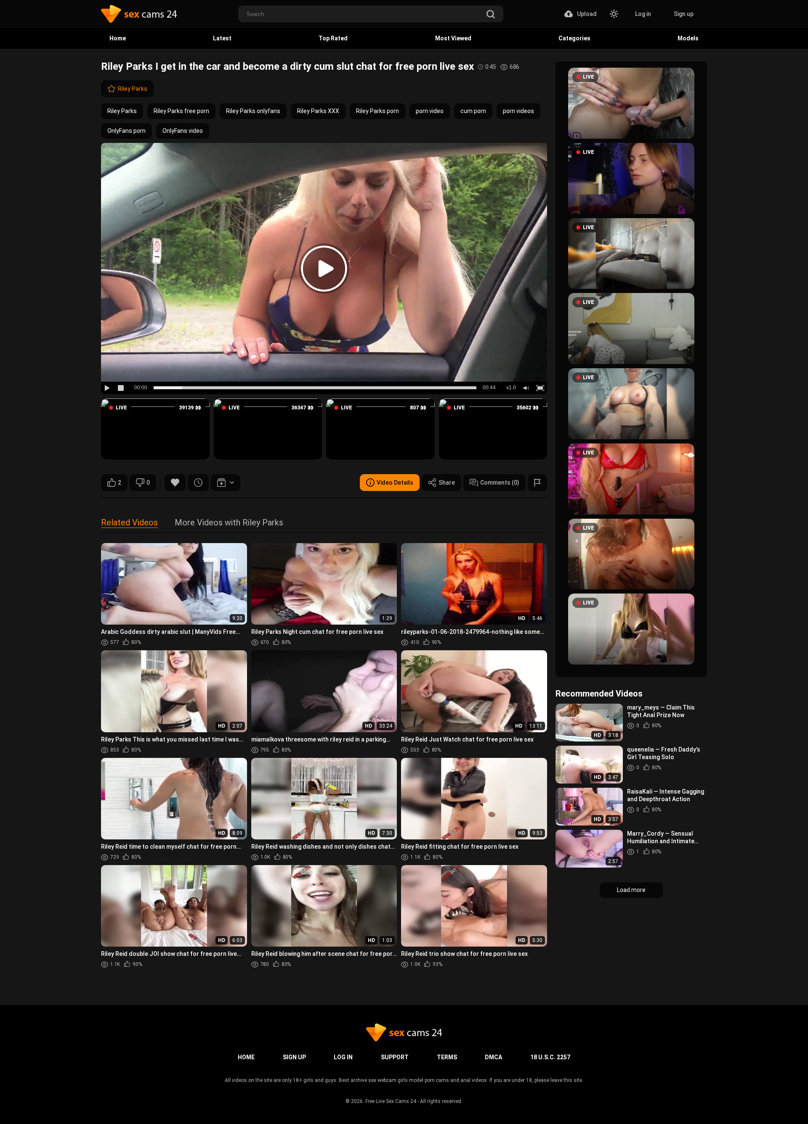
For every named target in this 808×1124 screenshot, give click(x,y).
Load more (631, 890)
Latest (222, 38)
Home (117, 38)
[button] (155, 428)
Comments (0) (499, 482)
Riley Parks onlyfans (253, 111)
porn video (430, 111)
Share (447, 482)
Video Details (395, 482)
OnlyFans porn (126, 130)
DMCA (493, 1057)
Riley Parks (132, 88)
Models (688, 38)
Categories (574, 38)
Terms (447, 1057)
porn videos (518, 111)
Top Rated (333, 38)
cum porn (473, 111)
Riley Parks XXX (318, 111)
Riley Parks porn (377, 111)
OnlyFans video (182, 130)
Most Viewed (453, 38)
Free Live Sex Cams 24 (390, 1101)
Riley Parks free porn (181, 111)
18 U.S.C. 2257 (550, 1057)
